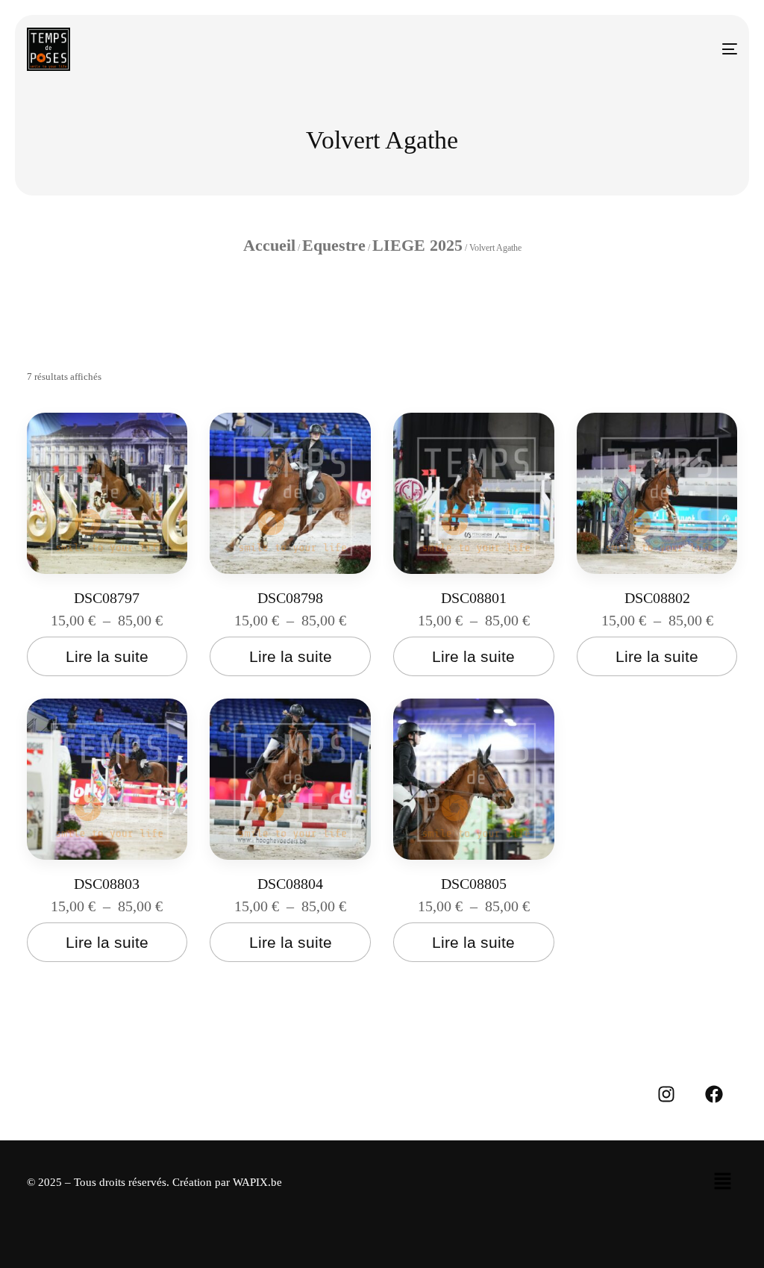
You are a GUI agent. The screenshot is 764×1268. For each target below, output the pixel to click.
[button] (722, 1182)
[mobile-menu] (715, 49)
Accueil (269, 245)
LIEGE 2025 (417, 245)
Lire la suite (107, 656)
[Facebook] (714, 1094)
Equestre (334, 245)
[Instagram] (666, 1094)
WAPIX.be (257, 1182)
